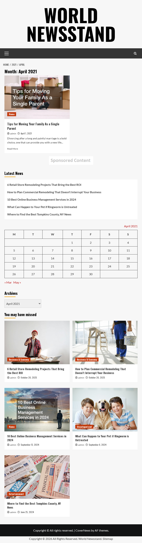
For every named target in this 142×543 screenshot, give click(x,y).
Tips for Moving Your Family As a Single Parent (33, 126)
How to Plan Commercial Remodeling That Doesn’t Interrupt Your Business (54, 192)
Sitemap (108, 538)
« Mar (8, 282)
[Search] (135, 53)
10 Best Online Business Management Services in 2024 (41, 199)
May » (17, 282)
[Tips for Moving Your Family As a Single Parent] (37, 97)
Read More (12, 148)
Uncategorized (84, 426)
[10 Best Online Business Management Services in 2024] (37, 409)
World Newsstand (71, 24)
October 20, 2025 (29, 377)
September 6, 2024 (97, 444)
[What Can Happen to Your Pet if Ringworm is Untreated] (105, 409)
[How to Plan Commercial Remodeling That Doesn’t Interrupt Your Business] (105, 342)
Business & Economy (19, 359)
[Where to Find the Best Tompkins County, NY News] (37, 477)
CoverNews (82, 530)
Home (11, 114)
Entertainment (16, 493)
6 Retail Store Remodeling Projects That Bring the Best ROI (44, 184)
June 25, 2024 (27, 512)
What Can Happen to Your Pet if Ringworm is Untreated (42, 207)
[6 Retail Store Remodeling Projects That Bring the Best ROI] (37, 342)
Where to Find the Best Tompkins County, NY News (39, 214)
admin (13, 133)
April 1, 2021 (26, 133)
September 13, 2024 (30, 444)
